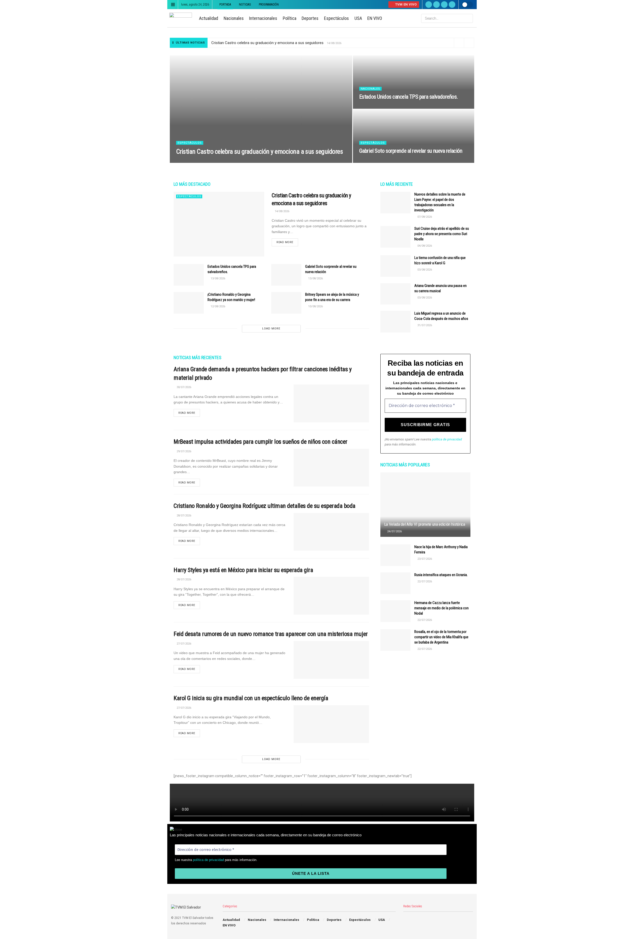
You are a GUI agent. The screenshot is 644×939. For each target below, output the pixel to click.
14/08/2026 (186, 161)
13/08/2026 (369, 107)
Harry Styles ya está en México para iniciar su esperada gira (243, 570)
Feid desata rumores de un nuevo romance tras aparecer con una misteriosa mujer (271, 633)
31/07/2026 (424, 325)
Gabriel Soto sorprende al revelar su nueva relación (410, 151)
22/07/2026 (424, 581)
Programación (269, 4)
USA (358, 18)
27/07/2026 (183, 643)
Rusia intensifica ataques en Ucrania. (441, 575)
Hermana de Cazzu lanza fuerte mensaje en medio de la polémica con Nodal (441, 608)
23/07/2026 (424, 558)
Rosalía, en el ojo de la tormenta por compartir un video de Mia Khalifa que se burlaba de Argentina (441, 637)
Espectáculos (336, 18)
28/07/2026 (183, 515)
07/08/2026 (424, 216)
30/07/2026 (183, 387)
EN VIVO (374, 18)
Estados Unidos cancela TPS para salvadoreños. (408, 97)
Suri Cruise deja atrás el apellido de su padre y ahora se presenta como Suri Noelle (441, 233)
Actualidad (208, 18)
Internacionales (263, 18)
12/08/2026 (217, 306)
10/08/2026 (315, 306)
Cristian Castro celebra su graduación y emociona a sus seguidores (267, 43)
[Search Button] (468, 18)
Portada (225, 4)
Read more (284, 242)
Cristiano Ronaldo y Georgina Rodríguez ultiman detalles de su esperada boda (264, 505)
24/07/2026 (394, 531)
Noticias (245, 4)
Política (289, 18)
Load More (271, 328)
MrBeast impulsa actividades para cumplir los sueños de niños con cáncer (260, 441)
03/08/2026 (424, 269)
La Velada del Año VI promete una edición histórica (424, 524)
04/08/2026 (424, 245)
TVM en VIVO (405, 4)
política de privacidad (447, 439)
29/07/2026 (183, 451)
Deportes (310, 18)
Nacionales (234, 18)
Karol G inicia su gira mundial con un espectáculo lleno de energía (251, 698)
